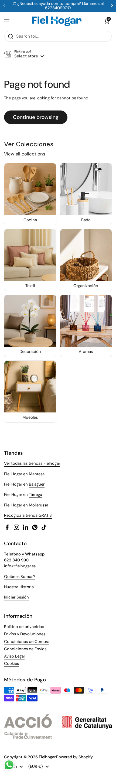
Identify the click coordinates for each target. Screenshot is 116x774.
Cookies (11, 663)
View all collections (24, 154)
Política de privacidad (24, 626)
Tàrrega (35, 494)
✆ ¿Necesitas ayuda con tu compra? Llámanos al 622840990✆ (58, 5)
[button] (106, 21)
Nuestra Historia (19, 587)
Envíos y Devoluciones (24, 634)
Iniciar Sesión (16, 597)
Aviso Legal (14, 656)
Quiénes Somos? (19, 576)
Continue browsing (36, 117)
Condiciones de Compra (26, 641)
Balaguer (37, 484)
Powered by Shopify (74, 757)
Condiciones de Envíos (25, 649)
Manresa (37, 474)
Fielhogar (47, 757)
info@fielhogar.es (20, 566)
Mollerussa (38, 505)
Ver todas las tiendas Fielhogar (32, 463)
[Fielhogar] (56, 21)
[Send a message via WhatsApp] (9, 765)
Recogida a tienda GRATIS (28, 515)
